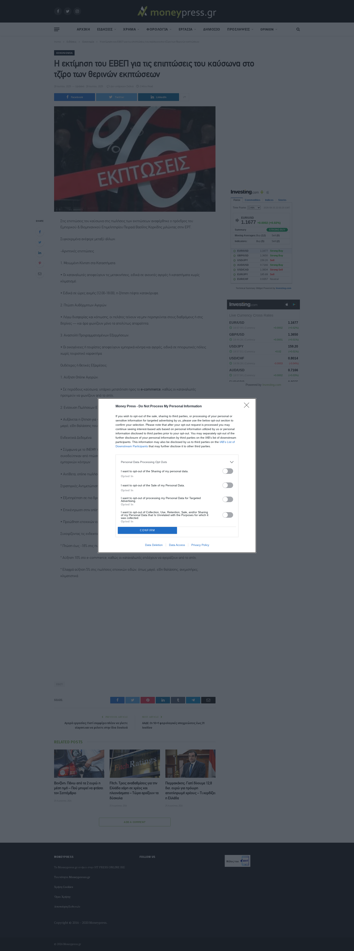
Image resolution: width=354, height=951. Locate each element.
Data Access (177, 545)
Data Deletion (154, 545)
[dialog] (177, 476)
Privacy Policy (200, 545)
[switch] (227, 471)
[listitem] (177, 462)
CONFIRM (147, 530)
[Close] (248, 406)
